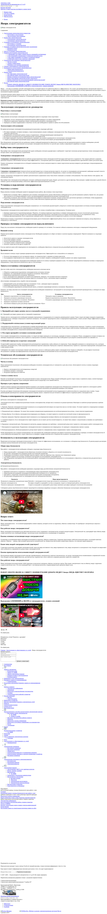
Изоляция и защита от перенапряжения (15, 680)
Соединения (10, 725)
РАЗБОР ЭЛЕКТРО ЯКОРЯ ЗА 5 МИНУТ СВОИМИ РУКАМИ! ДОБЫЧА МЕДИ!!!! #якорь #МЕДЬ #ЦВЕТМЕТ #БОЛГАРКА (44, 84)
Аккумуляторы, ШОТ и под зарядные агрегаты (20, 769)
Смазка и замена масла (13, 63)
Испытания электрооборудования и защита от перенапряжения (22, 683)
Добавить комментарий (23, 661)
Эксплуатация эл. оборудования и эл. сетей (16, 741)
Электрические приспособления (20, 783)
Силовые (10, 693)
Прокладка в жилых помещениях (16, 720)
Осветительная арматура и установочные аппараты (22, 752)
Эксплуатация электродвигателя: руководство (17, 33)
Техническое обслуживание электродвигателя (17, 60)
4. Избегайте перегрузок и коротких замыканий (21, 59)
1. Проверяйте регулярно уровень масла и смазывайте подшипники (26, 54)
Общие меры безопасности (15, 69)
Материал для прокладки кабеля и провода (19, 717)
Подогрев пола (11, 761)
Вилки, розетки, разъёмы (14, 770)
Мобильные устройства (10, 700)
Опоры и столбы (15, 716)
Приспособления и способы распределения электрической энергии (23, 711)
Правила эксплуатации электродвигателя (16, 52)
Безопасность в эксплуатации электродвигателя (17, 68)
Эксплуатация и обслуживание (16, 36)
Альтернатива (8, 664)
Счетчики (10, 738)
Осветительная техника (10, 705)
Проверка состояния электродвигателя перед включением (20, 46)
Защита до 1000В (12, 672)
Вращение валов (12, 49)
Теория (6, 735)
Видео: (6, 83)
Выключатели (11, 772)
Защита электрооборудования (15, 674)
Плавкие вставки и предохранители (17, 675)
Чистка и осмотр (12, 62)
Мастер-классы (8, 16)
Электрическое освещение (11, 746)
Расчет (9, 723)
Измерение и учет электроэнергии (14, 678)
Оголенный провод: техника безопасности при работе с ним (18, 793)
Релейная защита (12, 677)
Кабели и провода (9, 687)
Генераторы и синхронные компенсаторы (19, 775)
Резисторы (7, 733)
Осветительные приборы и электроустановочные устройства (24, 754)
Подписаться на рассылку (23, 872)
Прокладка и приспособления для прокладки (20, 691)
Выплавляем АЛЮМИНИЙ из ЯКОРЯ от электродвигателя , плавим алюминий (30, 86)
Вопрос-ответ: (8, 72)
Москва (9, 697)
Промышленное (11, 742)
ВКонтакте (7, 903)
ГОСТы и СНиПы (9, 13)
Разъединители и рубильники (15, 786)
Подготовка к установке (14, 43)
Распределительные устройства (13, 730)
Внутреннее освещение (14, 748)
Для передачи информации (15, 688)
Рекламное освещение (13, 755)
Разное (6, 727)
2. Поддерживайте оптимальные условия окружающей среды (24, 56)
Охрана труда (8, 706)
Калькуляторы (8, 15)
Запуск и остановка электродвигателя (15, 51)
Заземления (10, 690)
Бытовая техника (15, 778)
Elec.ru (59, 911)
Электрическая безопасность (15, 71)
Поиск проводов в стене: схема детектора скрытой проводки (18, 797)
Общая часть (11, 751)
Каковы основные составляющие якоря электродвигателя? (24, 77)
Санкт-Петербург (12, 699)
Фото (5, 739)
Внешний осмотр (12, 48)
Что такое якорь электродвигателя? (17, 74)
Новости (6, 703)
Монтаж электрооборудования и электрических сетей (19, 702)
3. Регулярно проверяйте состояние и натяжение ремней (23, 57)
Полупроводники (9, 708)
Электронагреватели (13, 764)
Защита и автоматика (10, 669)
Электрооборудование (10, 767)
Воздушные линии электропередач (17, 713)
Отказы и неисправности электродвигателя (16, 66)
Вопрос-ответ (8, 12)
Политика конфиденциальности (10, 896)
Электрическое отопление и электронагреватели (18, 759)
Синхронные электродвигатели (16, 40)
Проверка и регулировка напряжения (18, 65)
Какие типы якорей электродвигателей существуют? (22, 78)
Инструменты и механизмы (15, 776)
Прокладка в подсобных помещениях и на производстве (23, 722)
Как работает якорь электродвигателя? (18, 75)
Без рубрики (7, 665)
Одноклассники (8, 905)
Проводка (10, 719)
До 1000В (13, 714)
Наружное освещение (13, 749)
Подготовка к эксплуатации (15, 34)
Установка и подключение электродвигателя (16, 42)
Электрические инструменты (19, 781)
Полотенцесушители (13, 762)
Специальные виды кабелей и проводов (18, 694)
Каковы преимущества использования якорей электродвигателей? (26, 80)
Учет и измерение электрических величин (16, 736)
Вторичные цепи (12, 671)
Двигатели (14, 780)
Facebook (6, 906)
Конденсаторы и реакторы (14, 784)
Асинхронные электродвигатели (16, 39)
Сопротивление (11, 681)
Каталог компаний (9, 696)
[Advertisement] (13, 836)
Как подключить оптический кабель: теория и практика (17, 802)
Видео (6, 19)
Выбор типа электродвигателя (12, 37)
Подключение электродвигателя (16, 45)
